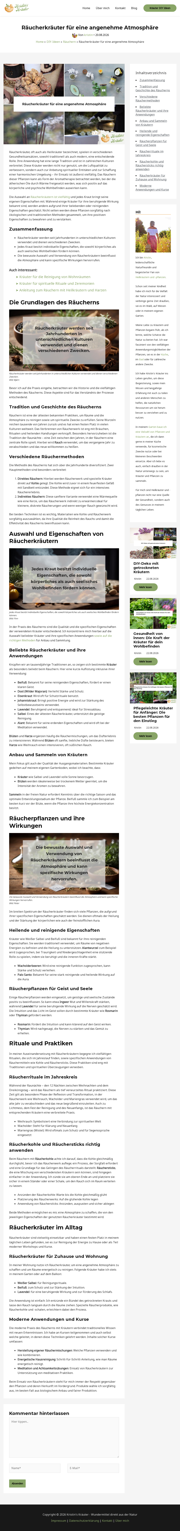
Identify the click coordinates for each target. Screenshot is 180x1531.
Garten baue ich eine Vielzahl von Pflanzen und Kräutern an (153, 431)
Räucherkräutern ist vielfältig (50, 197)
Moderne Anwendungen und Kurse (152, 187)
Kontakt (120, 8)
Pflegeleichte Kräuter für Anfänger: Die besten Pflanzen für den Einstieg (153, 714)
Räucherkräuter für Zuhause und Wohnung (151, 177)
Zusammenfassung (152, 80)
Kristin (147, 257)
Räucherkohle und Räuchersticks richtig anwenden (150, 165)
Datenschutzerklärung (84, 1521)
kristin (137, 578)
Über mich (103, 8)
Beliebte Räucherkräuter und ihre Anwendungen (152, 110)
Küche (164, 354)
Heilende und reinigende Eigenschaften (152, 133)
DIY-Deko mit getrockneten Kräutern (146, 567)
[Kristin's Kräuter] (17, 8)
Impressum (58, 1521)
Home (86, 8)
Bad (141, 359)
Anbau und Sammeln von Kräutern (151, 123)
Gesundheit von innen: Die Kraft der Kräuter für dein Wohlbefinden (151, 640)
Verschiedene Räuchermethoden (148, 98)
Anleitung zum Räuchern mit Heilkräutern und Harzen (62, 290)
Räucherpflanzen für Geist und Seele (151, 143)
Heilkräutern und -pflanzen (151, 277)
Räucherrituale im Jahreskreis (149, 153)
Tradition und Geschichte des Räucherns (153, 88)
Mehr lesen (145, 587)
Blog (134, 8)
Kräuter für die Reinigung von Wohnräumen (54, 276)
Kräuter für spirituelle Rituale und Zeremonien (56, 283)
